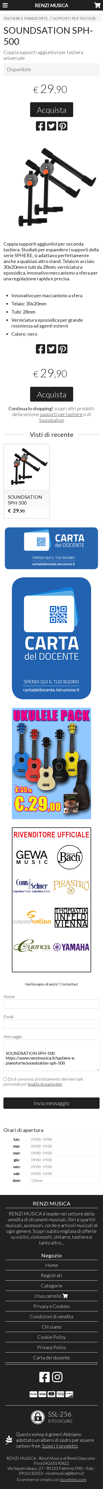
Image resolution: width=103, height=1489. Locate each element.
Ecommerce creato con (51, 1479)
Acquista (51, 109)
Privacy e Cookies (51, 1306)
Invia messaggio (51, 1103)
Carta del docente (51, 1357)
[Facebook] (44, 1380)
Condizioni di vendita (51, 1316)
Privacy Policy (51, 1347)
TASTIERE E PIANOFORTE (25, 18)
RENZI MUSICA (51, 5)
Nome (9, 996)
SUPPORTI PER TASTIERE (74, 18)
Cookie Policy (52, 1337)
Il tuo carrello (48, 1296)
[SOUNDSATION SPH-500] (51, 188)
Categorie (51, 1285)
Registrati (51, 1275)
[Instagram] (57, 1380)
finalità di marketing (45, 1083)
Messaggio (12, 1036)
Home (51, 1265)
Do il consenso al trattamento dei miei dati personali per (43, 1081)
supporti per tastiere (61, 414)
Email (8, 1016)
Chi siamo (52, 1327)
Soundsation (51, 420)
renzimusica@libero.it (65, 1473)
